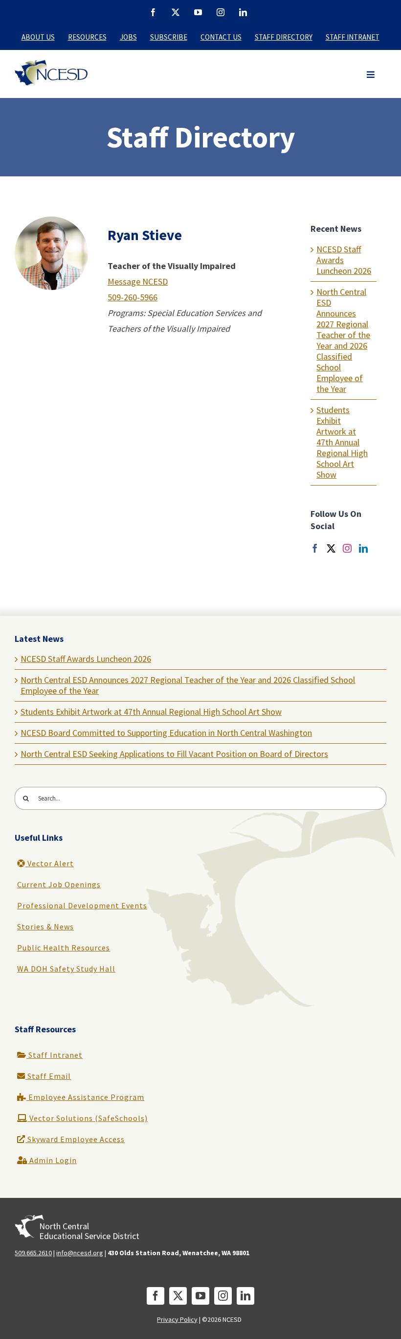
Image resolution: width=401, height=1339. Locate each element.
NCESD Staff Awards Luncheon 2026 (86, 658)
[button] (371, 75)
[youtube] (200, 1296)
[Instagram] (347, 548)
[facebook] (155, 1296)
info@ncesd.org (79, 1252)
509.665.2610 (33, 1252)
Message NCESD (138, 281)
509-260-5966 (132, 297)
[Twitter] (331, 548)
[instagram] (223, 1296)
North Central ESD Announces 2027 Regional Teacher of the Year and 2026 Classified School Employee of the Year (343, 340)
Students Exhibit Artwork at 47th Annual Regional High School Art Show (342, 442)
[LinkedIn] (363, 548)
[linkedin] (245, 1296)
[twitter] (178, 1296)
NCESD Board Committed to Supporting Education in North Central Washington (166, 732)
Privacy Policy (177, 1319)
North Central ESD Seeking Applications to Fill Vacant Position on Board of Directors (174, 753)
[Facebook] (315, 548)
